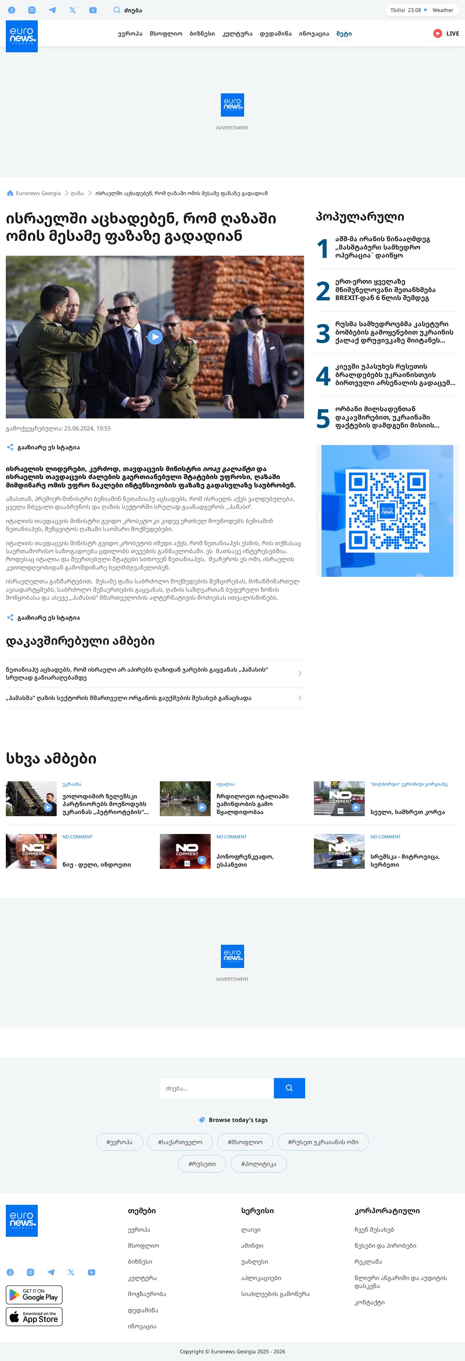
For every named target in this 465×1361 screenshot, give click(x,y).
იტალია (226, 784)
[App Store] (34, 1316)
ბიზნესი (140, 1261)
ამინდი (252, 1245)
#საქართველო (180, 1142)
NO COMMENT (77, 837)
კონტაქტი (370, 1302)
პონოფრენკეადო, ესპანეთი (245, 860)
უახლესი (254, 1261)
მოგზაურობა (147, 1294)
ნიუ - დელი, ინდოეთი (96, 864)
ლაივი (250, 1230)
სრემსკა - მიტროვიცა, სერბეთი (405, 860)
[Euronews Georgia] (22, 36)
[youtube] (93, 10)
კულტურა (142, 1278)
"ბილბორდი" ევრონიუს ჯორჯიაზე (409, 784)
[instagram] (32, 10)
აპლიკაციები (261, 1278)
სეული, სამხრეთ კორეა (408, 812)
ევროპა (139, 1230)
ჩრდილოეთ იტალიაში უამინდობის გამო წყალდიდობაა (253, 804)
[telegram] (52, 10)
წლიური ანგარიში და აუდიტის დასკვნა (401, 1282)
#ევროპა (119, 1142)
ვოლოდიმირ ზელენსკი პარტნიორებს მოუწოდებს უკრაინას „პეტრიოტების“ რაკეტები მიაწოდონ (104, 804)
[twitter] (72, 10)
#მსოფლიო (245, 1142)
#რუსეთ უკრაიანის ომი (323, 1142)
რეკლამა (368, 1261)
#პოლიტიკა (258, 1164)
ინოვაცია (142, 1326)
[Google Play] (34, 1294)
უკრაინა (71, 784)
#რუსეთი (202, 1164)
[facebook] (11, 10)
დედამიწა (143, 1310)
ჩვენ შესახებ (374, 1230)
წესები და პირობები (385, 1245)
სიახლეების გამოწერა (275, 1294)
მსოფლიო (143, 1245)
